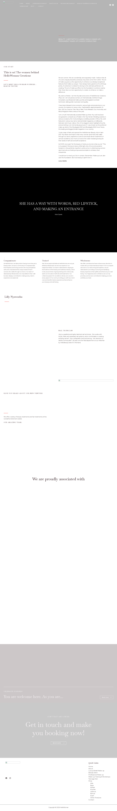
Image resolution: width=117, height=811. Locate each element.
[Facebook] (110, 5)
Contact (41, 6)
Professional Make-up (67, 3)
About (28, 3)
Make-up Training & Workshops (87, 3)
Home (21, 3)
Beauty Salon (53, 3)
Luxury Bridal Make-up (40, 3)
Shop (32, 6)
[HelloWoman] (8, 5)
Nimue (92, 793)
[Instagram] (113, 5)
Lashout (93, 791)
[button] (34, 6)
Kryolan (93, 789)
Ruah (92, 796)
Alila (91, 783)
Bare (92, 785)
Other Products (95, 798)
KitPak (92, 787)
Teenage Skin (24, 6)
